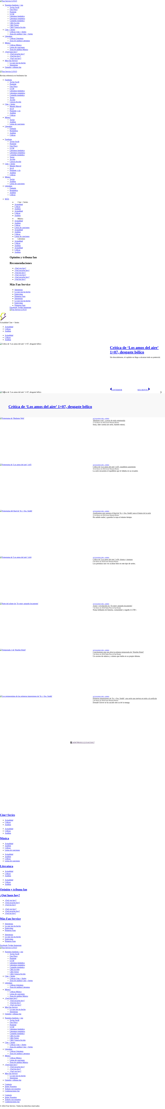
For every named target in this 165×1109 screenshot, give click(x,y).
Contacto (8, 1084)
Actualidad (18, 204)
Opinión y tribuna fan (13, 67)
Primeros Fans (19, 296)
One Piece (14, 10)
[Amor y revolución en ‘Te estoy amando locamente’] (46, 626)
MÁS (7, 199)
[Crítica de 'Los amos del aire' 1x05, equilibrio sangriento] (46, 487)
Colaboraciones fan (12, 1091)
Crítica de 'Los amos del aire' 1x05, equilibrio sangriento (114, 467)
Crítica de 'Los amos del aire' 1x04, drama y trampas (113, 559)
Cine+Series (7, 814)
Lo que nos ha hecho (18, 63)
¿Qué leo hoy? (15, 56)
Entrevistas (18, 294)
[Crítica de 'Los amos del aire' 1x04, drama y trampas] (46, 579)
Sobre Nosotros (11, 1086)
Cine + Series (10, 30)
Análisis (13, 113)
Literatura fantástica (17, 16)
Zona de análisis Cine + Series (21, 34)
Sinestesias (14, 65)
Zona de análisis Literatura (20, 41)
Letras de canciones (17, 47)
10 (80, 742)
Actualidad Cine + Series (101, 418)
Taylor (12, 120)
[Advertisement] (72, 760)
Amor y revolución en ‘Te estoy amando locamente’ (112, 606)
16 (92, 742)
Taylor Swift (14, 7)
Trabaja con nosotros (13, 1089)
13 (86, 742)
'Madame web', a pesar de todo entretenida (109, 420)
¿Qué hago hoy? (11, 52)
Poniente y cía (15, 111)
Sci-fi (12, 109)
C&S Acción (14, 23)
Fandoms (8, 80)
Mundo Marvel (15, 106)
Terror (12, 98)
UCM (12, 14)
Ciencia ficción (15, 102)
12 (84, 742)
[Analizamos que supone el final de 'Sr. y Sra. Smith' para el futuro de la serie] (46, 533)
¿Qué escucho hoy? (17, 54)
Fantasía (13, 129)
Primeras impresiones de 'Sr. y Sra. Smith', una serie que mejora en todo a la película (125, 698)
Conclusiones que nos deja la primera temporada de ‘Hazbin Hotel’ (118, 652)
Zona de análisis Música (19, 49)
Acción (12, 100)
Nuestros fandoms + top (14, 5)
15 (90, 742)
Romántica (14, 131)
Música (7, 43)
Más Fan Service (11, 61)
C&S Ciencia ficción (17, 27)
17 (94, 742)
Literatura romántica (17, 18)
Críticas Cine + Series (18, 32)
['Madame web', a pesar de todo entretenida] (46, 440)
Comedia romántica (17, 21)
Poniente (13, 12)
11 (82, 742)
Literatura (8, 36)
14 (88, 742)
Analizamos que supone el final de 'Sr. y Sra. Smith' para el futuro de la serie (122, 513)
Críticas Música (16, 45)
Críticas (12, 115)
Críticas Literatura (16, 38)
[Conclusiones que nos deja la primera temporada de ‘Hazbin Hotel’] (46, 672)
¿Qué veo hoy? (15, 58)
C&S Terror (14, 25)
